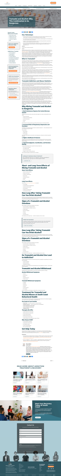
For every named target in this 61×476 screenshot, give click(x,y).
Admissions (35, 5)
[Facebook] (48, 469)
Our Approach (25, 5)
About (16, 5)
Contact (44, 5)
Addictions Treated (13, 51)
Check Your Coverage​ (13, 82)
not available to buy (40, 63)
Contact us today (38, 412)
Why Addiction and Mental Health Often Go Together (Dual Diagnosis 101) (17, 380)
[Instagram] (50, 469)
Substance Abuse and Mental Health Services (32, 91)
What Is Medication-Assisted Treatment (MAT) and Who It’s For (30, 380)
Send (30, 449)
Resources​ (40, 5)
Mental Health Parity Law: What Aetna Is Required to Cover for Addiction (42, 394)
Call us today (41, 332)
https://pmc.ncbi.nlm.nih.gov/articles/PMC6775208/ (30, 341)
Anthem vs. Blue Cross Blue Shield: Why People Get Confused (30, 394)
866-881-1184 (36, 451)
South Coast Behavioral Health (13, 33)
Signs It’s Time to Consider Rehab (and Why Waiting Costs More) (17, 394)
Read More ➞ (15, 382)
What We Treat (30, 5)
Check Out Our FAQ (12, 70)
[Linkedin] (51, 469)
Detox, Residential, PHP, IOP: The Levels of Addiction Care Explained (42, 380)
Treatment (19, 5)
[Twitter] (53, 469)
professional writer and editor (35, 346)
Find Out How (11, 47)
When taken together (25, 51)
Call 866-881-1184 (12, 97)
